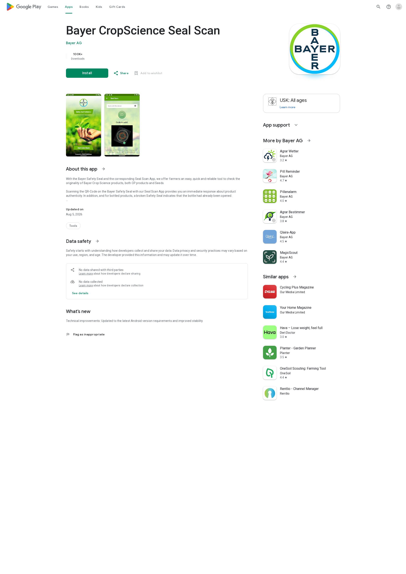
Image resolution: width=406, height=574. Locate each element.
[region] (150, 56)
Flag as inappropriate (85, 334)
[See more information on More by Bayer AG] (309, 140)
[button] (83, 125)
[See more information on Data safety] (97, 241)
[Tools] (73, 226)
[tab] (53, 7)
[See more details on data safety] (80, 293)
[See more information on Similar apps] (295, 277)
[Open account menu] (399, 7)
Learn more (86, 273)
